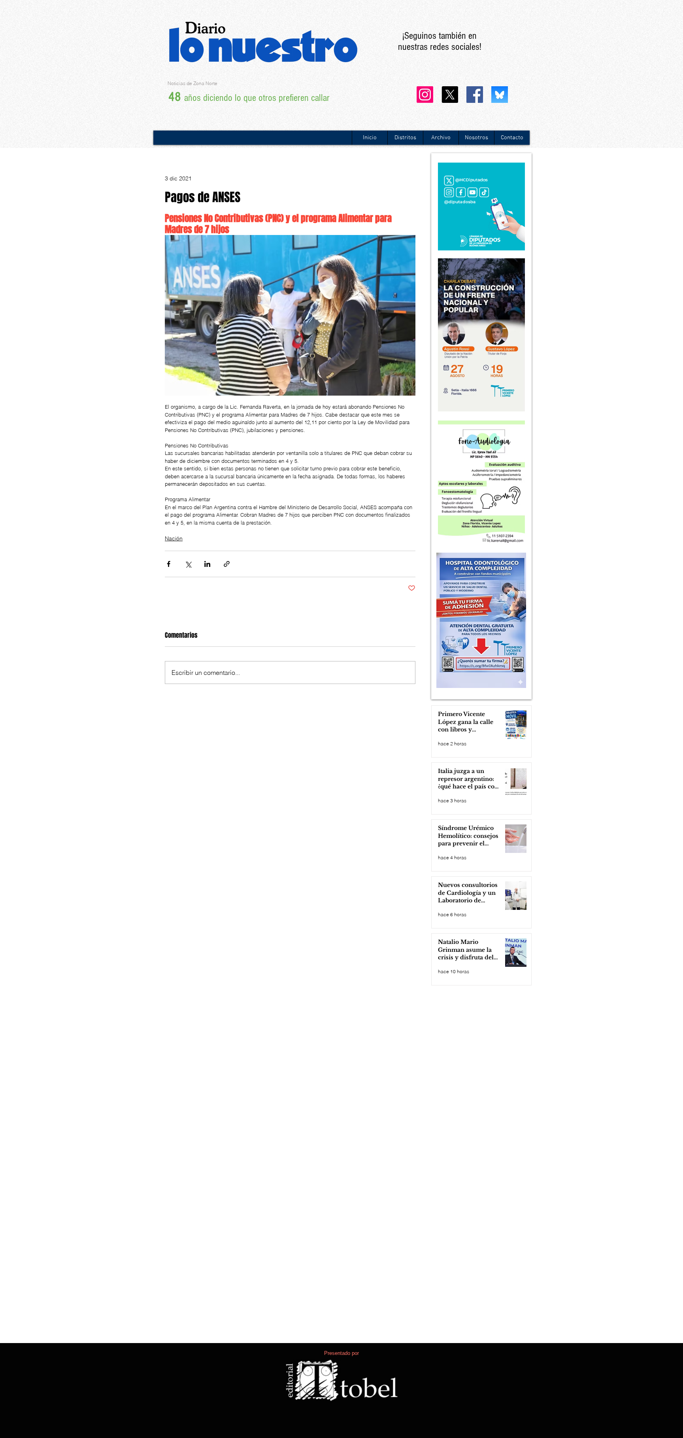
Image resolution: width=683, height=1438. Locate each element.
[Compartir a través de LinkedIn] (207, 564)
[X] (449, 94)
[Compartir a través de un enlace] (226, 564)
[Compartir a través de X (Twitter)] (188, 564)
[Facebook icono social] (474, 94)
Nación (174, 538)
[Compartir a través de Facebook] (168, 564)
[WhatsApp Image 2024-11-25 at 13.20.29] (499, 94)
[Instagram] (425, 94)
